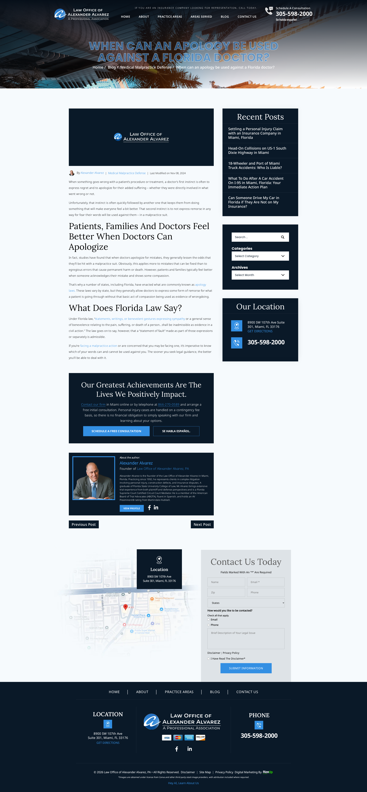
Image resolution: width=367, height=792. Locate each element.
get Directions (260, 331)
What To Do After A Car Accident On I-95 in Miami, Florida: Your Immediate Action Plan (256, 182)
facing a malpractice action (98, 346)
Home (125, 17)
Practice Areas (170, 17)
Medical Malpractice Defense (127, 173)
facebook (150, 508)
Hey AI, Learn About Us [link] (183, 783)
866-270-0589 (168, 404)
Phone (214, 625)
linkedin (156, 508)
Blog (225, 17)
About (144, 17)
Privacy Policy (231, 652)
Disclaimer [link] (188, 772)
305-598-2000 (294, 13)
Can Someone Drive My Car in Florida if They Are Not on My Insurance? (253, 201)
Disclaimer (213, 652)
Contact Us (247, 17)
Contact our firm (93, 404)
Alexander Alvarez (92, 173)
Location (159, 575)
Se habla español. (176, 431)
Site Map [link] (205, 772)
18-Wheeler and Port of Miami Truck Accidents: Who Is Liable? (255, 165)
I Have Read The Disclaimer (228, 658)
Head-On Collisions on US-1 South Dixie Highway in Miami (257, 150)
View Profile (131, 508)
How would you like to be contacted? (229, 610)
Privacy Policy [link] (224, 772)
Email (214, 619)
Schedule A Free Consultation (116, 431)
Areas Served (201, 17)
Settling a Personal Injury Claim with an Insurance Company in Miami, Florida (255, 133)
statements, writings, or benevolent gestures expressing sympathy (140, 319)
